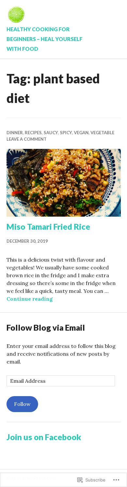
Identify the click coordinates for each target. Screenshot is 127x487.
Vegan (81, 132)
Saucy (51, 132)
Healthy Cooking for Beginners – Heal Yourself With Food (44, 39)
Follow (22, 404)
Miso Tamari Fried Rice (48, 226)
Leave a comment (27, 139)
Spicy (66, 132)
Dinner (15, 132)
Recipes (33, 132)
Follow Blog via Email (46, 327)
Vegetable (102, 132)
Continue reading (30, 298)
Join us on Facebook (44, 437)
